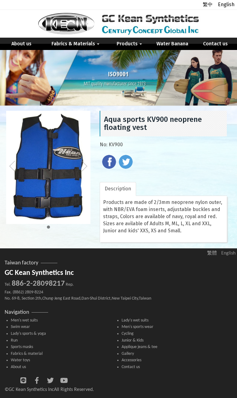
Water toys (20, 360)
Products (128, 44)
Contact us (215, 44)
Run (14, 340)
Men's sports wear (137, 327)
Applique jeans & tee (139, 347)
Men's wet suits (24, 320)
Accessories (131, 360)
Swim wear (20, 327)
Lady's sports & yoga (28, 333)
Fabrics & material (27, 353)
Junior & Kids (132, 340)
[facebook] (110, 162)
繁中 (208, 4)
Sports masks (22, 347)
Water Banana (172, 44)
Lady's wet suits (135, 320)
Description (118, 189)
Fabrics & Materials (74, 44)
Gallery (128, 353)
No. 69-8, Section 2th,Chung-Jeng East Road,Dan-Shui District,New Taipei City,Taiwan (78, 298)
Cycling (128, 333)
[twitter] (126, 162)
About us (21, 44)
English (226, 4)
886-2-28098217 (38, 284)
